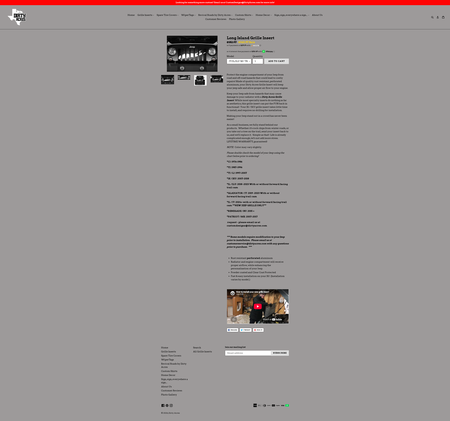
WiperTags (189, 15)
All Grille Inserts (202, 351)
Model (230, 56)
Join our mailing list (235, 347)
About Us (317, 15)
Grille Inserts (146, 15)
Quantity (258, 56)
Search (197, 347)
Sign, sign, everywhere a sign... (292, 15)
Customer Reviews (215, 19)
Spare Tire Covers (168, 15)
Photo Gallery (237, 19)
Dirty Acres (174, 413)
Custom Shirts (244, 15)
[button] (258, 45)
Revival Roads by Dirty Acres (215, 15)
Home (131, 15)
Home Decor (264, 15)
